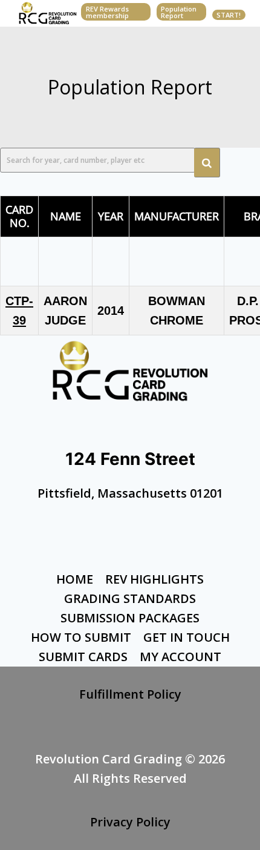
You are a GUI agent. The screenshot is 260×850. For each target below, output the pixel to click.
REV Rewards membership (107, 12)
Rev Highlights (154, 579)
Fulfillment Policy (130, 694)
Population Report (179, 12)
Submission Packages (130, 618)
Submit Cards (83, 656)
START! (228, 14)
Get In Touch (186, 637)
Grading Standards (130, 598)
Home (74, 579)
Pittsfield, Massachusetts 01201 (130, 493)
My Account (180, 656)
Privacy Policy (130, 822)
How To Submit (81, 637)
